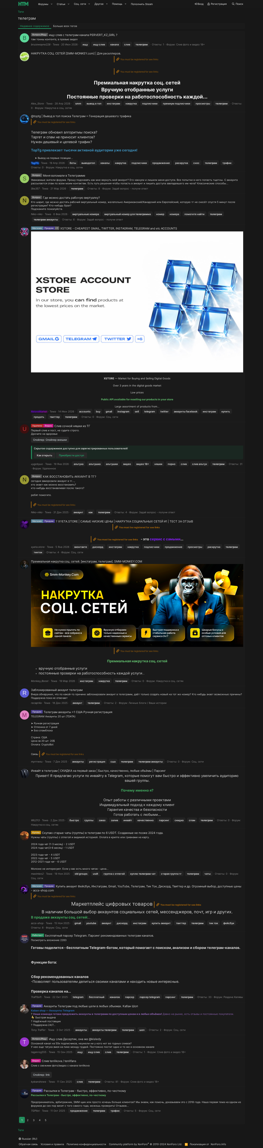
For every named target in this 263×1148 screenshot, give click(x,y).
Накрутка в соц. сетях (58, 107)
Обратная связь (28, 1144)
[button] (51, 4)
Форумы (43, 4)
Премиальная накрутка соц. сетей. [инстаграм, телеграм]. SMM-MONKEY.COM (86, 561)
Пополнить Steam (142, 4)
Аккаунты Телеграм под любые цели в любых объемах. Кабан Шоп (91, 1006)
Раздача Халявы (233, 997)
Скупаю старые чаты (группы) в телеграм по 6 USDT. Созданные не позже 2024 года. (102, 833)
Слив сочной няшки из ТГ (72, 426)
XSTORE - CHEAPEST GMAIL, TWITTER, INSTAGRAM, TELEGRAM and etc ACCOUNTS (118, 228)
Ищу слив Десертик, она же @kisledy (75, 1039)
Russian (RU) (29, 1138)
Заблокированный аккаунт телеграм (57, 690)
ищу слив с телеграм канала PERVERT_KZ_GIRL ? (83, 35)
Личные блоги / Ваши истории (148, 702)
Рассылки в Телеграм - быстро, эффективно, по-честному (85, 1091)
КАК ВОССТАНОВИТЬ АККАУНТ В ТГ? (69, 476)
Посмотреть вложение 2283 (48, 940)
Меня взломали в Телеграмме (64, 175)
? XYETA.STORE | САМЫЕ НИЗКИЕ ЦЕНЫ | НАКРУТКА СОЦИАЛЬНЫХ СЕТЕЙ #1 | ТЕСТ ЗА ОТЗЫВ (124, 521)
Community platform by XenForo (145, 1144)
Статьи (61, 4)
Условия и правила (52, 1144)
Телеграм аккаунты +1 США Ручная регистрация (78, 712)
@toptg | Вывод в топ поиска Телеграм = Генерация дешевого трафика (81, 116)
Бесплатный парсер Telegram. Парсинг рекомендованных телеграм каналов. (99, 935)
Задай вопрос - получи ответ (130, 188)
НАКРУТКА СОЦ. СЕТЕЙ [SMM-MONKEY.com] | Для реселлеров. (76, 53)
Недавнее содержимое (34, 26)
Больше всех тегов (65, 26)
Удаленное (49, 468)
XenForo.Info (218, 1144)
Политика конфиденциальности (86, 1144)
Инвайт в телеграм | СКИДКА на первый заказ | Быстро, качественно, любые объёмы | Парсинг (98, 771)
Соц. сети (112, 416)
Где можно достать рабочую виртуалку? (71, 197)
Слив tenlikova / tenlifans (59, 1061)
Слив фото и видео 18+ (190, 44)
